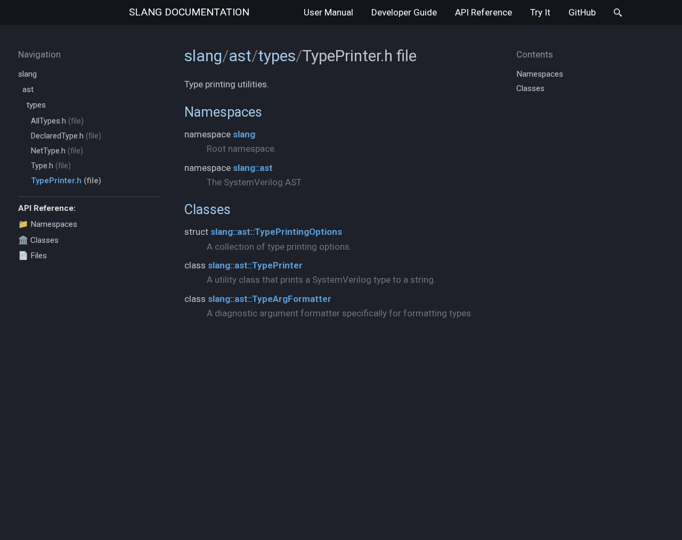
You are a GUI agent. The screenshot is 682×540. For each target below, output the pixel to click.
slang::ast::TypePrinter (255, 265)
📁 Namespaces (47, 224)
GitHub (582, 12)
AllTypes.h (57, 121)
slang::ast (253, 167)
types (36, 105)
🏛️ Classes (38, 240)
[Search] (618, 12)
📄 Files (32, 255)
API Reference (483, 12)
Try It (540, 12)
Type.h (51, 165)
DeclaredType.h (66, 136)
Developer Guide (404, 12)
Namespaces (223, 112)
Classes (207, 209)
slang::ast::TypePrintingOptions (276, 231)
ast (28, 89)
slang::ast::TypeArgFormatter (269, 298)
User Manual (328, 12)
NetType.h (57, 151)
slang (189, 12)
